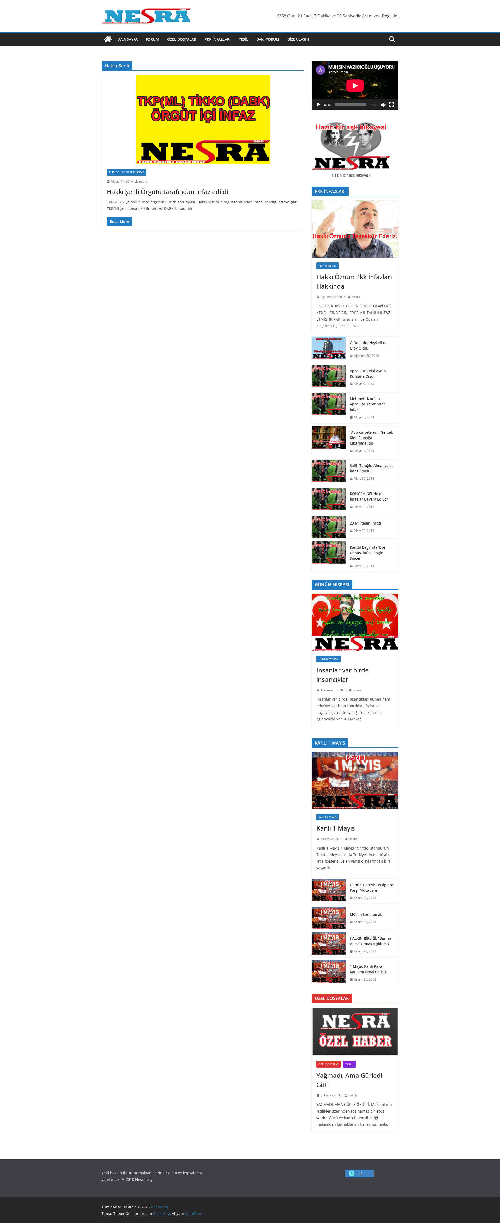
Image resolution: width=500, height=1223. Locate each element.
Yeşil (243, 39)
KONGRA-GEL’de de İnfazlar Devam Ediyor (369, 496)
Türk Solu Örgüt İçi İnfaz (126, 172)
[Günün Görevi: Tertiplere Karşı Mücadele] (329, 891)
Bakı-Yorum (268, 39)
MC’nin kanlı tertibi (366, 914)
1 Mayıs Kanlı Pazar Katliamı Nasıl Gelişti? (369, 969)
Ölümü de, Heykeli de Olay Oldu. (369, 345)
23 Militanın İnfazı (365, 523)
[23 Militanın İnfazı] (329, 527)
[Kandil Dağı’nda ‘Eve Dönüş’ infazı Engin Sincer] (329, 556)
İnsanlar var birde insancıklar (342, 675)
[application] (355, 85)
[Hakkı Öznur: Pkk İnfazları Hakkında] (355, 229)
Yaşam (349, 1064)
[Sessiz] (383, 104)
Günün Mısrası (328, 659)
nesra (143, 181)
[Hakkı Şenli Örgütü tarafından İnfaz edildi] (203, 119)
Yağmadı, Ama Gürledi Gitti (349, 1080)
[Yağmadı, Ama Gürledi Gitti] (355, 1031)
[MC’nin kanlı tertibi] (329, 918)
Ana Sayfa (128, 39)
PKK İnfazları (217, 39)
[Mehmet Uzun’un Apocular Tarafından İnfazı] (329, 408)
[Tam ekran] (391, 104)
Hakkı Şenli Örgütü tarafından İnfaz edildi (167, 191)
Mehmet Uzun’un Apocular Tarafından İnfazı (368, 404)
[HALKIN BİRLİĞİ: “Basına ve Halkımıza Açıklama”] (329, 944)
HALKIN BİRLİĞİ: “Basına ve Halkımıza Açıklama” (370, 941)
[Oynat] (318, 104)
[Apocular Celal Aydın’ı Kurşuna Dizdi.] (329, 377)
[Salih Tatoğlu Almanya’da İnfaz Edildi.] (329, 472)
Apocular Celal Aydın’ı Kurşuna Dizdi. (369, 373)
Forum (152, 39)
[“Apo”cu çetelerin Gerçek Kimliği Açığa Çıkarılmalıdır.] (329, 441)
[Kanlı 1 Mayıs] (355, 780)
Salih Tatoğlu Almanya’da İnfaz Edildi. (372, 468)
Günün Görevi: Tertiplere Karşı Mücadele (371, 887)
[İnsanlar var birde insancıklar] (355, 622)
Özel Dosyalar (181, 39)
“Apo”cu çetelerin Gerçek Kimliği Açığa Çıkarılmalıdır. (371, 438)
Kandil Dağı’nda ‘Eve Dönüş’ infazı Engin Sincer (367, 553)
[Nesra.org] (108, 39)
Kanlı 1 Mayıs (327, 817)
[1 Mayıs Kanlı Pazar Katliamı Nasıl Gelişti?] (329, 972)
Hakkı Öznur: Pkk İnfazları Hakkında (354, 281)
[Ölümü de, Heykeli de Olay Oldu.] (329, 349)
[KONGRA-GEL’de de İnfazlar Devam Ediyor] (329, 500)
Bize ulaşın (298, 39)
